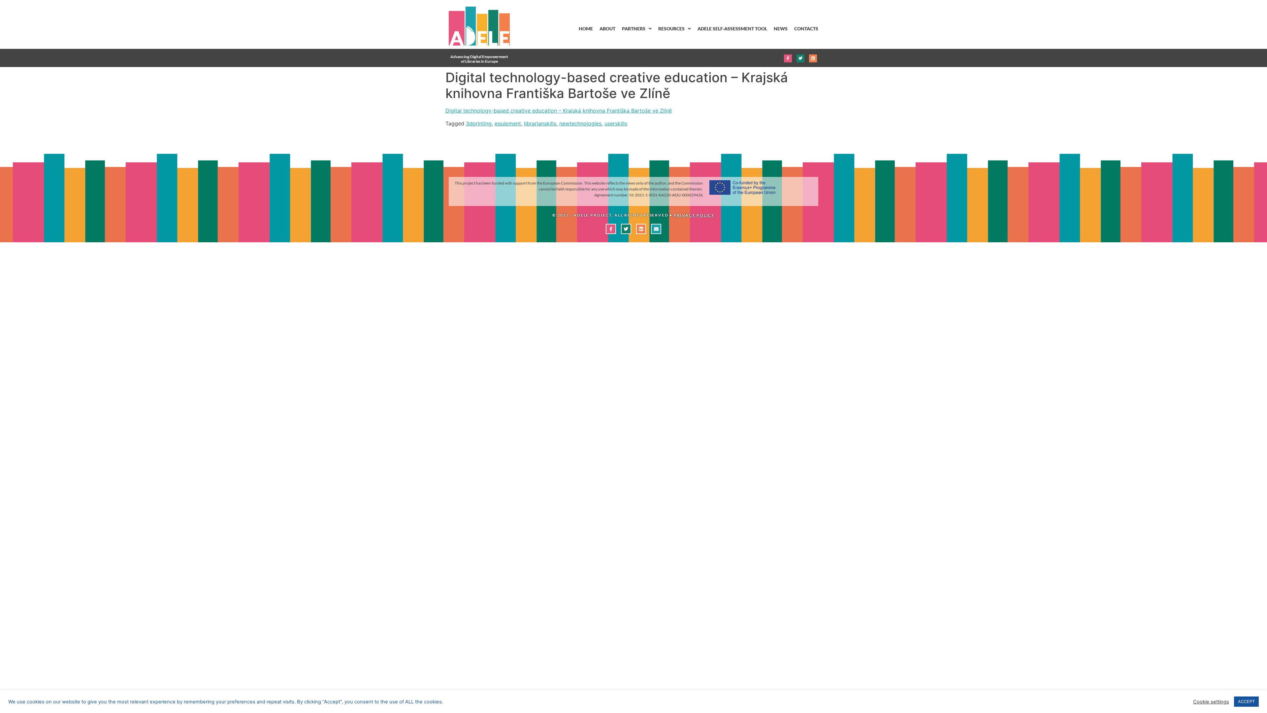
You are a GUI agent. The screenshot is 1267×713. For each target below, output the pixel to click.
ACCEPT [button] (1246, 701)
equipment (508, 123)
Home (586, 28)
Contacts (806, 28)
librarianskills (540, 123)
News (781, 28)
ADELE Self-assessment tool (732, 28)
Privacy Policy (694, 215)
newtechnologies (580, 123)
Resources (671, 28)
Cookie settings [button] (1211, 702)
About (607, 28)
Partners (633, 28)
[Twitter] (800, 58)
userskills (615, 123)
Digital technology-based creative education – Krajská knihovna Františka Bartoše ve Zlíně (558, 110)
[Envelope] (656, 229)
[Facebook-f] (788, 58)
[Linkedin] (813, 58)
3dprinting (479, 123)
